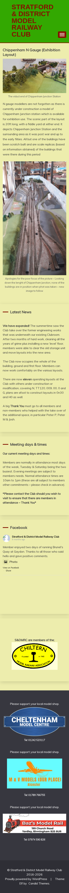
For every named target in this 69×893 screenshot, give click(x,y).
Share (8, 570)
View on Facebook (11, 567)
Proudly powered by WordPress (26, 879)
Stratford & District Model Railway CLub (33, 20)
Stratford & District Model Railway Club (35, 536)
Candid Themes (39, 883)
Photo (13, 562)
